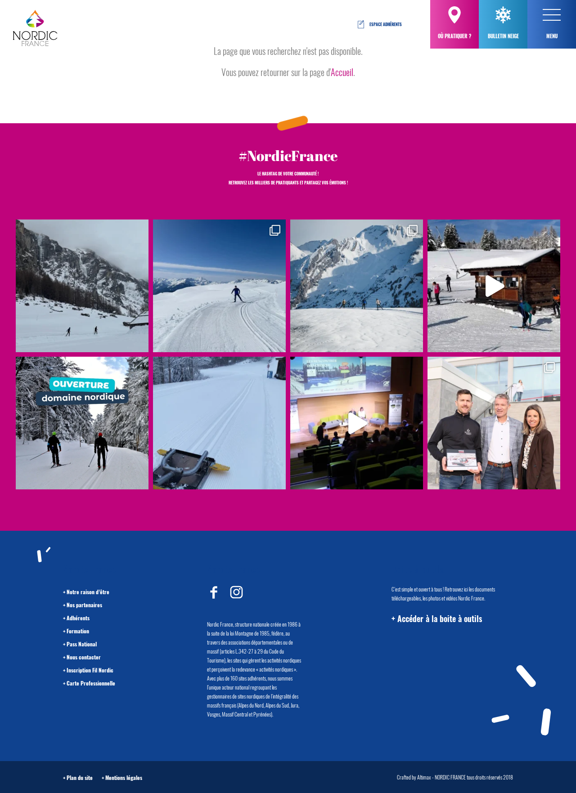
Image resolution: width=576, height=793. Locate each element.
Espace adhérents (385, 24)
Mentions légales (123, 777)
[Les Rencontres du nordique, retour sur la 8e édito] (356, 423)
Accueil (342, 72)
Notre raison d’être (88, 592)
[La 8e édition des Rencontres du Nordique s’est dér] (494, 423)
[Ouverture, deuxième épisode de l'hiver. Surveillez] (82, 423)
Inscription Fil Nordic (90, 670)
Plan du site (80, 777)
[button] (551, 14)
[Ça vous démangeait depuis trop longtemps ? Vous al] (219, 423)
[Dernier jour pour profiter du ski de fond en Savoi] (82, 286)
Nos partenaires (84, 605)
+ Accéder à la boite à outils (437, 618)
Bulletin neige (503, 36)
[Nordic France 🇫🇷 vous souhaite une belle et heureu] (356, 286)
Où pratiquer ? (454, 36)
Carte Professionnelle (91, 683)
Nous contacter (84, 657)
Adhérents (78, 618)
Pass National (82, 644)
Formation (78, 631)
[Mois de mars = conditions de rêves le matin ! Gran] (219, 286)
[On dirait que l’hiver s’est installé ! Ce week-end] (494, 286)
